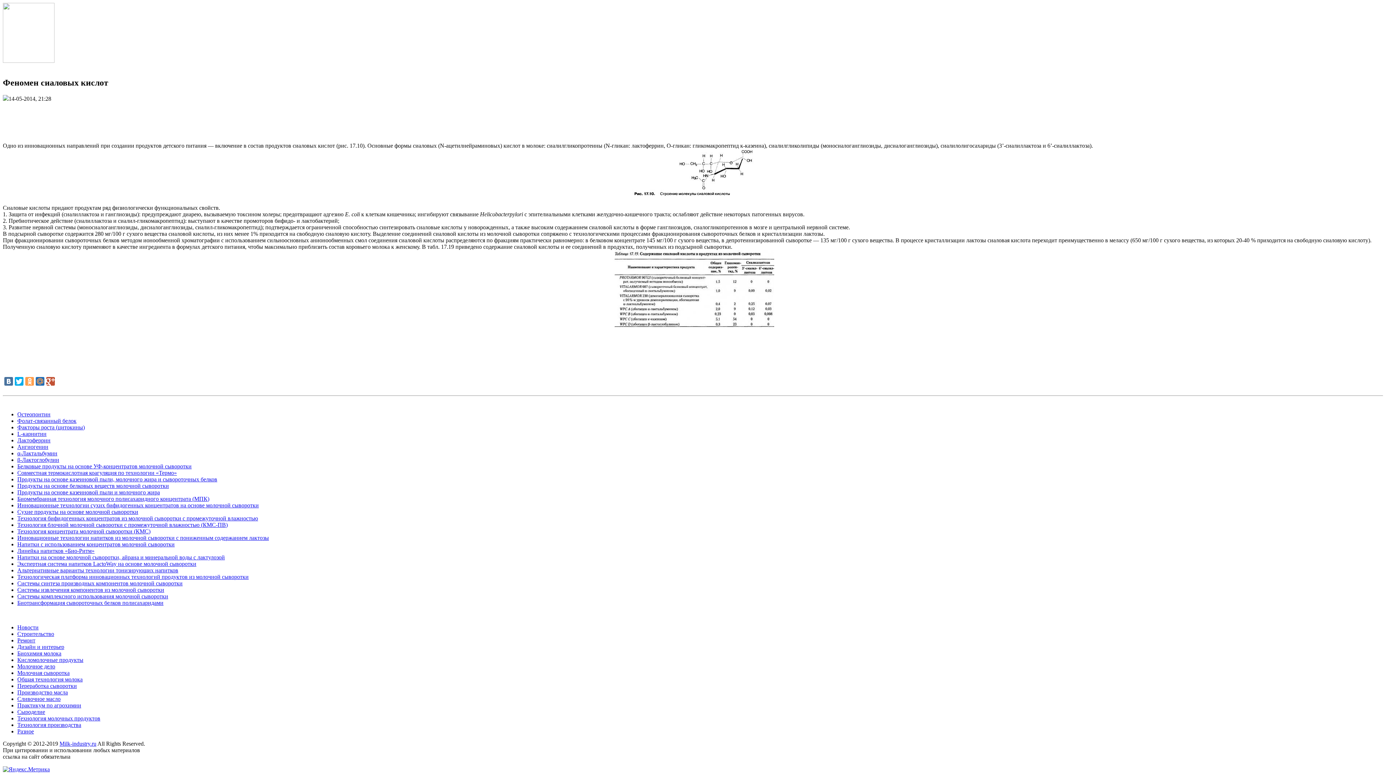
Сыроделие (31, 712)
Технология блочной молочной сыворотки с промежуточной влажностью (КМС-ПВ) (122, 525)
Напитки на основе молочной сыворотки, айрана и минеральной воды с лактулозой (121, 557)
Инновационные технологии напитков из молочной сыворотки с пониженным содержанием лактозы (143, 538)
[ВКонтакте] (8, 381)
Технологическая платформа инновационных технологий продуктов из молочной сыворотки (133, 577)
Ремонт (26, 640)
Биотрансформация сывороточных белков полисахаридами (90, 603)
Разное (25, 731)
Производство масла (42, 692)
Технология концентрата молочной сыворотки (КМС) (84, 531)
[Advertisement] (693, 118)
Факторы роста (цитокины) (51, 427)
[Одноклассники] (29, 381)
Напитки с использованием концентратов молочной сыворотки (96, 544)
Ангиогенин (32, 447)
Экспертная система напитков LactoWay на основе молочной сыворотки (106, 564)
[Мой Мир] (40, 381)
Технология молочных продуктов (58, 718)
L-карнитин (32, 434)
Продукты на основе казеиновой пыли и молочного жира (88, 492)
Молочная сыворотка (43, 673)
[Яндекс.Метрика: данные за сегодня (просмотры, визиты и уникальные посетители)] (26, 769)
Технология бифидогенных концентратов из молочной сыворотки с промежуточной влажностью (137, 518)
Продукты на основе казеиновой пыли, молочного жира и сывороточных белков (117, 479)
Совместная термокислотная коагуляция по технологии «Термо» (97, 473)
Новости (28, 627)
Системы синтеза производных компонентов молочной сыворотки (100, 583)
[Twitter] (19, 381)
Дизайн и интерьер (40, 647)
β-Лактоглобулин (38, 460)
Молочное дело (36, 666)
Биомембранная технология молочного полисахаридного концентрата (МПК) (113, 499)
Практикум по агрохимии (49, 705)
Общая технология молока (50, 679)
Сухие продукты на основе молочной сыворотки (77, 512)
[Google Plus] (50, 381)
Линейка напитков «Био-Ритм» (56, 551)
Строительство (35, 634)
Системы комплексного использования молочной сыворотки (92, 596)
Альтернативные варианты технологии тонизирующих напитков (97, 570)
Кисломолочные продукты (50, 660)
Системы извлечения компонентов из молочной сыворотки (90, 590)
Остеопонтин (34, 414)
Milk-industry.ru (78, 744)
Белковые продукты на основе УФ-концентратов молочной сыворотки (104, 466)
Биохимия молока (39, 653)
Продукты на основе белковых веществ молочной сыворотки (93, 486)
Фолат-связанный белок (47, 421)
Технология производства (49, 725)
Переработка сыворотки (47, 686)
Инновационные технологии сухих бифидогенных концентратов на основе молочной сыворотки (138, 505)
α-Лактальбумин (37, 453)
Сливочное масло (39, 699)
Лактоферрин (34, 440)
